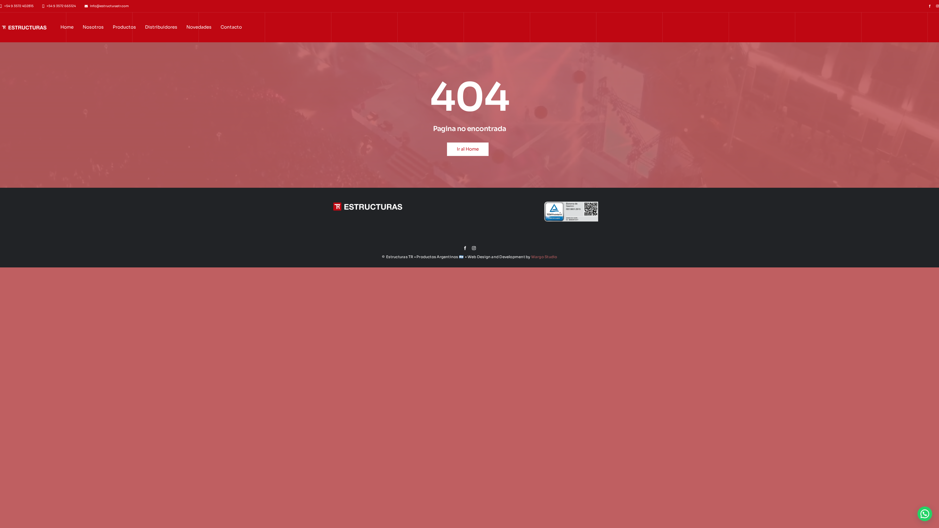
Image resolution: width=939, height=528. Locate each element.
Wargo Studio (544, 256)
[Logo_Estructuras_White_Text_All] (367, 193)
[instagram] (937, 6)
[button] (924, 513)
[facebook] (929, 6)
